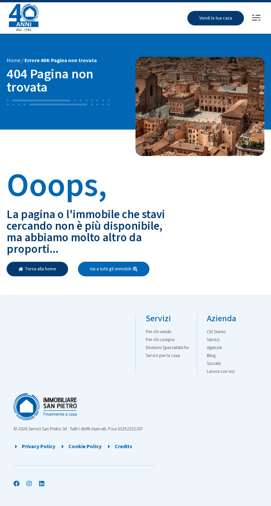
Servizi (213, 339)
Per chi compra (160, 339)
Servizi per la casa (163, 355)
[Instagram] (29, 484)
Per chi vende (158, 332)
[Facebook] (16, 484)
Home (13, 60)
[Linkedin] (42, 484)
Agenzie (214, 347)
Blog (211, 355)
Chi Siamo (216, 332)
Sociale (214, 363)
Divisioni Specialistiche (167, 347)
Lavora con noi (221, 371)
